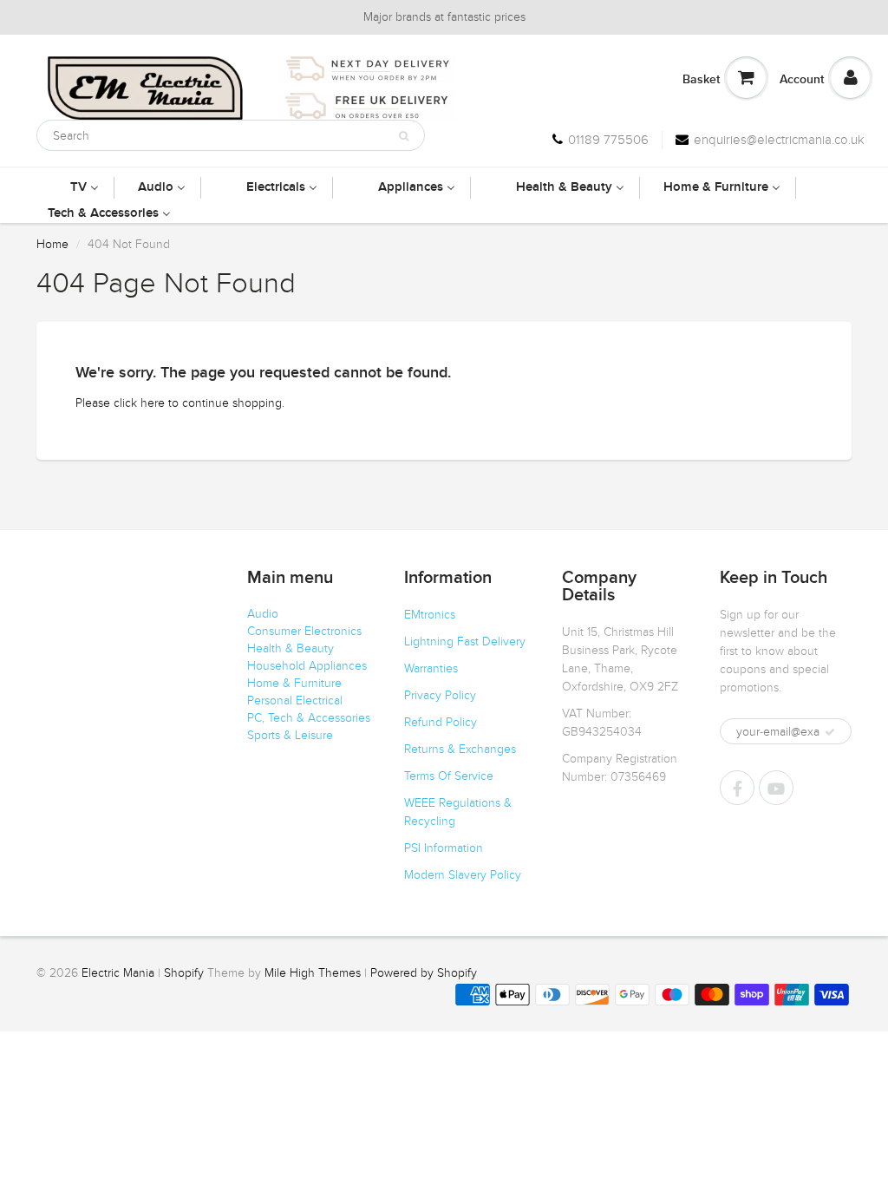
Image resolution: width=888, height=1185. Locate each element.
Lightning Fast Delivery (465, 641)
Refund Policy (440, 722)
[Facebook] (737, 787)
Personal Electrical (295, 700)
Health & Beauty (290, 648)
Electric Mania (118, 973)
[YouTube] (776, 787)
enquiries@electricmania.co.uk (779, 139)
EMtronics (429, 614)
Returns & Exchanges (460, 749)
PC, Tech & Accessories (308, 717)
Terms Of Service (448, 776)
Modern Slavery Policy (462, 874)
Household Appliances (307, 665)
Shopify (184, 973)
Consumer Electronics (304, 631)
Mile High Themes (312, 973)
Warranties (431, 668)
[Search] (403, 136)
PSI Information (443, 848)
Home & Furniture (294, 683)
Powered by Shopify (423, 973)
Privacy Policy (440, 695)
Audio (262, 613)
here (152, 403)
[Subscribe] (830, 732)
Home (52, 244)
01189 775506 (608, 139)
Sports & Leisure (290, 735)
